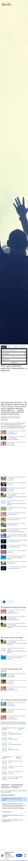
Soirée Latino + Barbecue (13, 519)
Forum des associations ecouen (17, 784)
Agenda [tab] (4, 347)
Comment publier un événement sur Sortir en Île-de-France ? (12, 820)
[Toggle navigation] (24, 3)
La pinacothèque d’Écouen (14, 744)
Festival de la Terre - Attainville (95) (15, 531)
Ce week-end (4, 419)
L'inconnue (10, 484)
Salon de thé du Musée (13, 439)
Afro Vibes (9, 683)
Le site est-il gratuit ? (7, 811)
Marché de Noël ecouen (5, 787)
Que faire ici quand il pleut (12, 790)
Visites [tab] (9, 347)
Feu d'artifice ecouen (5, 784)
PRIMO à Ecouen (11, 563)
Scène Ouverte (11, 676)
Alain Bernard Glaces (13, 778)
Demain (10, 417)
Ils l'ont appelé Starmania (13, 541)
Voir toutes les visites (21, 728)
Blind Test (9, 509)
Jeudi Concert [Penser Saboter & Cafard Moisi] (17, 536)
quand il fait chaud (22, 790)
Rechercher (14, 362)
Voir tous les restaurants (18, 757)
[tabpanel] (14, 356)
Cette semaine (16, 417)
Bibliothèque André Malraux (15, 733)
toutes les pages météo (6, 792)
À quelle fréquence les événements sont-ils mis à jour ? (12, 816)
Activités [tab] (15, 347)
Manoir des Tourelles (13, 749)
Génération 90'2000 (12, 433)
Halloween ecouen (4, 786)
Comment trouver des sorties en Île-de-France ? (11, 799)
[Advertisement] (14, 387)
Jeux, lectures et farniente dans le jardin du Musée (17, 497)
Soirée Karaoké (11, 445)
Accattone (10, 773)
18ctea (10, 762)
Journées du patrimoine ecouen (16, 786)
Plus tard (25, 855)
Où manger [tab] (22, 347)
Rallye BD (9, 558)
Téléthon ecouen (15, 787)
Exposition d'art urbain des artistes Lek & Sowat (16, 504)
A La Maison (11, 768)
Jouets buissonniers (12, 525)
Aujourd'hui (4, 417)
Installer (19, 855)
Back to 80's (10, 491)
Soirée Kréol (10, 480)
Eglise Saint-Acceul (12, 739)
